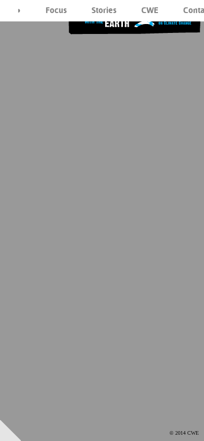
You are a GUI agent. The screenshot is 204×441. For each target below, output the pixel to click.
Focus (56, 10)
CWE (149, 10)
